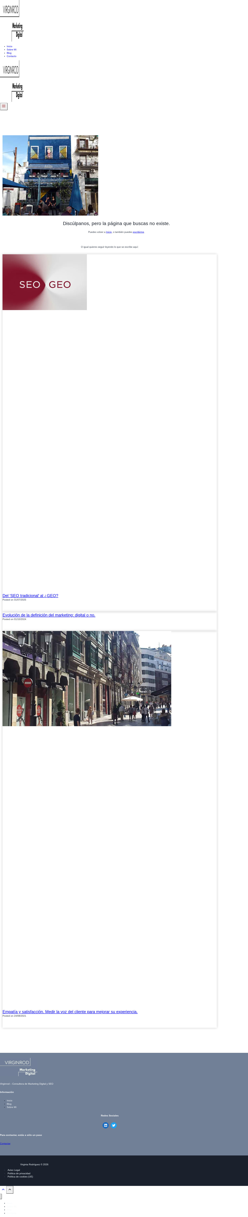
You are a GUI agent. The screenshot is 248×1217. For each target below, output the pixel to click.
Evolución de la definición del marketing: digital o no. (49, 615)
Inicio (9, 46)
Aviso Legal (14, 1170)
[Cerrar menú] (1, 1196)
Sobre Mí (12, 49)
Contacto (11, 56)
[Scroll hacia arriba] (3, 1190)
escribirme (138, 232)
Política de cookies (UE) (20, 1176)
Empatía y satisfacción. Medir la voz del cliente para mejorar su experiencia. (70, 1011)
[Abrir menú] (4, 106)
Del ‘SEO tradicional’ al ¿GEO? (30, 595)
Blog (9, 53)
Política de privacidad (19, 1173)
